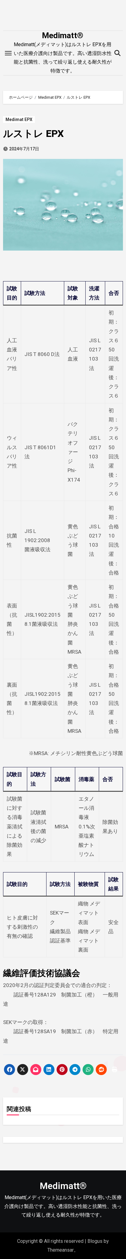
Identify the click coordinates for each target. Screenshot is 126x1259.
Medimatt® (62, 35)
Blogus (94, 1241)
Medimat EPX (19, 119)
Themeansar (60, 1250)
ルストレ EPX (33, 133)
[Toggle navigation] (8, 53)
